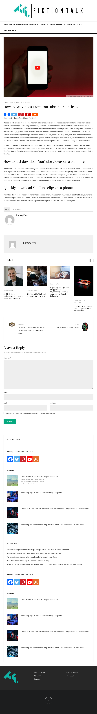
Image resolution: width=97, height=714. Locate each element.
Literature (9, 30)
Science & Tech (73, 24)
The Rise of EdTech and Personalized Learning (36, 295)
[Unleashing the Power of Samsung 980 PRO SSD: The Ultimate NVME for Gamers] (12, 528)
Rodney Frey (22, 215)
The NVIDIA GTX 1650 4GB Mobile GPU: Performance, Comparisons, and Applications (55, 508)
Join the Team (39, 672)
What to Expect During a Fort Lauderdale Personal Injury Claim (32, 557)
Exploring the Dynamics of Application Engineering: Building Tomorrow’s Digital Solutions (60, 291)
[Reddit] (35, 114)
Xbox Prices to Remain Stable (67, 326)
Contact (37, 679)
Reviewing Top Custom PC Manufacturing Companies (41, 492)
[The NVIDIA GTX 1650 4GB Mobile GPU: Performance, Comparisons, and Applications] (12, 512)
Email (5, 403)
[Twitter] (14, 114)
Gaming (43, 24)
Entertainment (57, 24)
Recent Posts (16, 209)
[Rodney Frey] (9, 220)
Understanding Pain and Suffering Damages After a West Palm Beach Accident (38, 550)
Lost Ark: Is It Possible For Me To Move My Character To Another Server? (31, 329)
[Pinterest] (21, 114)
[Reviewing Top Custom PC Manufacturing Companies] (12, 496)
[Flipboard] (28, 114)
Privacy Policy (72, 672)
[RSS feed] (36, 459)
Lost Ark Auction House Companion (20, 24)
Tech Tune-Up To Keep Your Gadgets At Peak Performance (83, 308)
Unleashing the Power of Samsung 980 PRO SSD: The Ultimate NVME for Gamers (52, 525)
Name (5, 392)
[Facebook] (7, 114)
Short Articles (25, 102)
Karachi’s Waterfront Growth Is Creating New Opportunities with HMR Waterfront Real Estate (44, 564)
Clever (76, 300)
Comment (7, 358)
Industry (6, 102)
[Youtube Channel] (30, 459)
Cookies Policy (72, 676)
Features (82, 300)
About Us (38, 676)
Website (53, 403)
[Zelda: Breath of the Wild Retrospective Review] (12, 480)
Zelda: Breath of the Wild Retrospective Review (39, 476)
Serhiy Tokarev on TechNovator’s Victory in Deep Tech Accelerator (13, 296)
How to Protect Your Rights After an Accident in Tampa (28, 561)
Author (7, 209)
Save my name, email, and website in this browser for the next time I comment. (30, 413)
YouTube (24, 123)
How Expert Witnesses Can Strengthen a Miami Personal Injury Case (34, 553)
